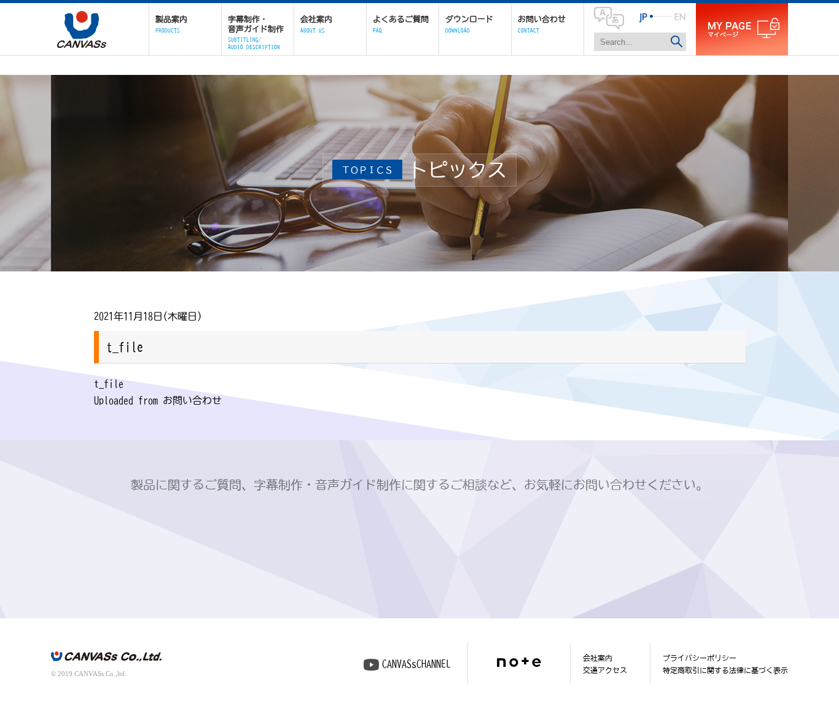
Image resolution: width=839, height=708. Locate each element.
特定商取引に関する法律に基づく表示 (725, 670)
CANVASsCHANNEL (416, 664)
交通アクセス (605, 670)
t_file (108, 384)
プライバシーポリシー (699, 657)
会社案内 (597, 657)
